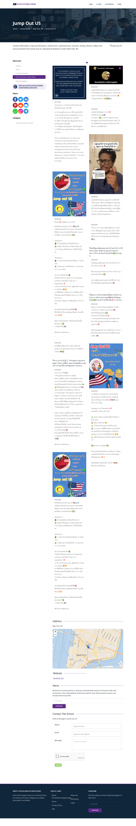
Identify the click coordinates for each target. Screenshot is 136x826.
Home (91, 4)
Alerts (18, 69)
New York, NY (38, 29)
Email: (57, 732)
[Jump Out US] (88, 647)
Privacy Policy (57, 805)
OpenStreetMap (113, 667)
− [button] (55, 634)
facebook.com (58, 678)
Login (119, 4)
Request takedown (21, 81)
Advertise (74, 795)
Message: (58, 740)
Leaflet (99, 667)
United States (25, 29)
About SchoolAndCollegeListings (61, 796)
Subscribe (59, 706)
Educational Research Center (24, 123)
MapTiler (105, 667)
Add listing (75, 799)
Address (18, 66)
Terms (54, 801)
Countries (109, 4)
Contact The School (22, 73)
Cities (99, 4)
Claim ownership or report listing (25, 77)
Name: (57, 725)
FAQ (53, 809)
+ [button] (55, 631)
